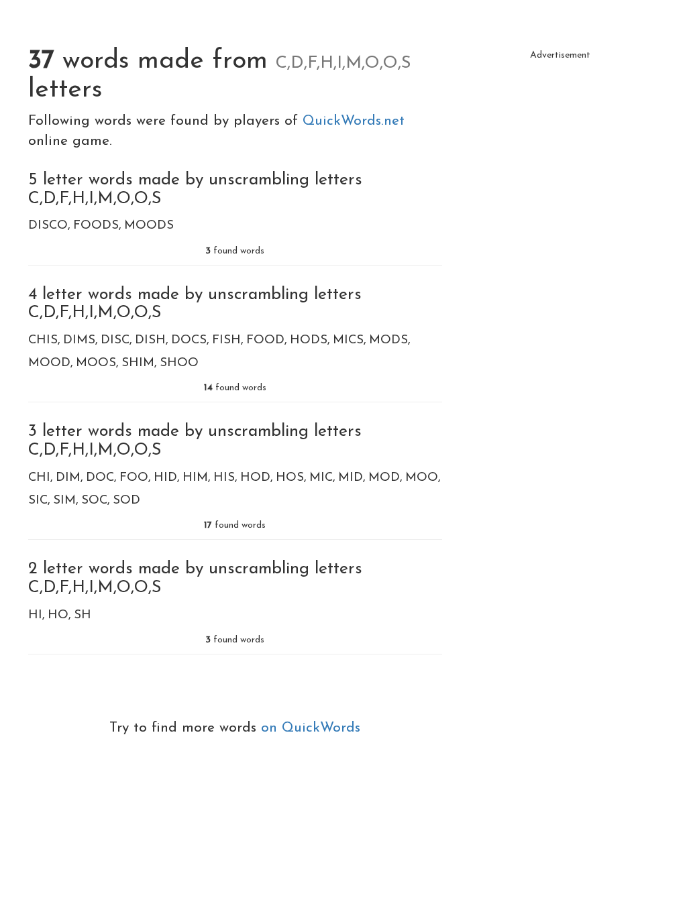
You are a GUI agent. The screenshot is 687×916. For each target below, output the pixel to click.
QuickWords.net (354, 121)
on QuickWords (310, 728)
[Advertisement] (560, 151)
